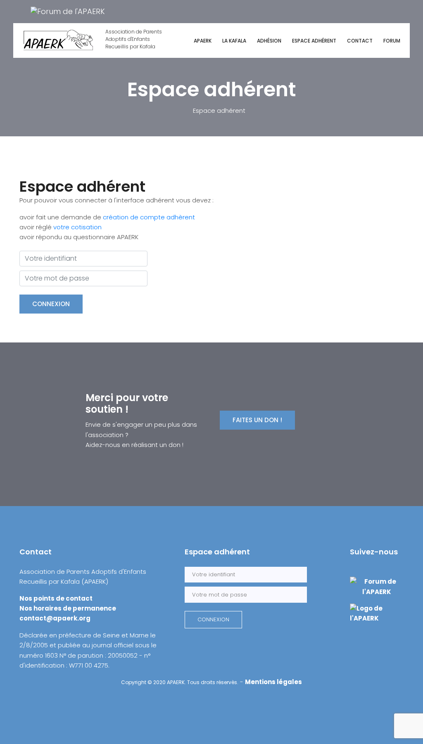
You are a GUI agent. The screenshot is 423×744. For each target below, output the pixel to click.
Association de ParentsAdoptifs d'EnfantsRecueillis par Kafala (133, 39)
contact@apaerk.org (54, 618)
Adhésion (269, 40)
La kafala (234, 40)
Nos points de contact (56, 598)
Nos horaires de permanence (67, 608)
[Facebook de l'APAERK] (20, 11)
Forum (391, 40)
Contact (360, 40)
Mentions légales (273, 681)
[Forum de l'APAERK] (68, 11)
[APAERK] (377, 613)
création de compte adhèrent (149, 217)
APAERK (203, 40)
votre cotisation (77, 227)
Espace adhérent (314, 40)
